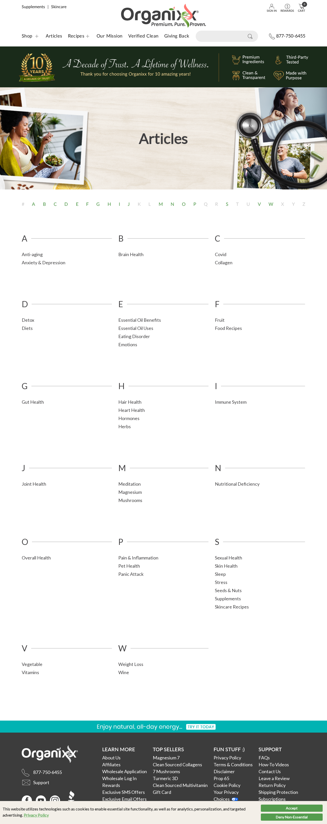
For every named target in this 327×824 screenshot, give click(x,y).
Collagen (223, 262)
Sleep (220, 574)
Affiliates (111, 764)
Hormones (128, 418)
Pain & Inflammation (138, 557)
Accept (292, 808)
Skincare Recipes (232, 607)
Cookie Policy (227, 785)
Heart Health (131, 410)
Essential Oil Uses (135, 328)
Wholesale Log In (119, 778)
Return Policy (272, 785)
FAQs (264, 757)
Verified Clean (143, 36)
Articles (54, 36)
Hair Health (130, 402)
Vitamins (30, 672)
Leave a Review (274, 778)
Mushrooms (130, 500)
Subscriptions (272, 799)
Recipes (73, 36)
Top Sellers (168, 749)
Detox (28, 320)
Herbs (124, 426)
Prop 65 (221, 778)
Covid (220, 254)
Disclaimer (224, 771)
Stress (221, 582)
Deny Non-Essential (292, 817)
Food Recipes (228, 328)
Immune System (231, 402)
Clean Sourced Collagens (177, 764)
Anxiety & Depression (43, 262)
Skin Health (226, 566)
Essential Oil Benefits (139, 320)
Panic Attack (131, 574)
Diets (27, 328)
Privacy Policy (36, 815)
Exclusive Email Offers (124, 799)
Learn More (118, 749)
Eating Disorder (134, 336)
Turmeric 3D (165, 778)
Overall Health (36, 557)
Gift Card (162, 792)
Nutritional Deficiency (237, 484)
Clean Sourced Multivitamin (180, 785)
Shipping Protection (278, 792)
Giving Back (176, 36)
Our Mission (110, 36)
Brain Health (131, 254)
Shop (27, 36)
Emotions (127, 344)
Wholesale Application (124, 771)
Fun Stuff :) (229, 749)
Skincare (58, 7)
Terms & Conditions (233, 764)
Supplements (33, 7)
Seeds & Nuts (228, 590)
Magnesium (130, 492)
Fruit (220, 320)
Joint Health (34, 484)
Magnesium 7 (166, 757)
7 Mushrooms (166, 771)
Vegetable (32, 664)
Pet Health (129, 566)
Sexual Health (228, 557)
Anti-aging (32, 254)
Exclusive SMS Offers (123, 792)
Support (270, 749)
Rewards (111, 785)
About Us (111, 757)
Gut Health (33, 402)
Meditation (129, 484)
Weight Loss (130, 664)
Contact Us (270, 771)
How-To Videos (274, 764)
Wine (123, 672)
